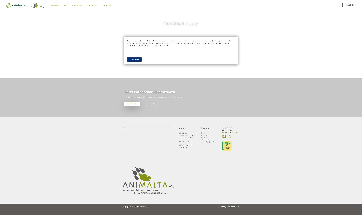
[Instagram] (229, 136)
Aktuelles (107, 5)
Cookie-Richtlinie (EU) (208, 142)
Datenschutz (205, 137)
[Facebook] (224, 136)
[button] (350, 5)
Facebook (225, 132)
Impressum (204, 135)
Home (203, 133)
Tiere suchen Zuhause (58, 5)
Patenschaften (206, 140)
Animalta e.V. (93, 5)
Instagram (234, 132)
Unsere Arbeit (77, 5)
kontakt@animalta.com (186, 141)
